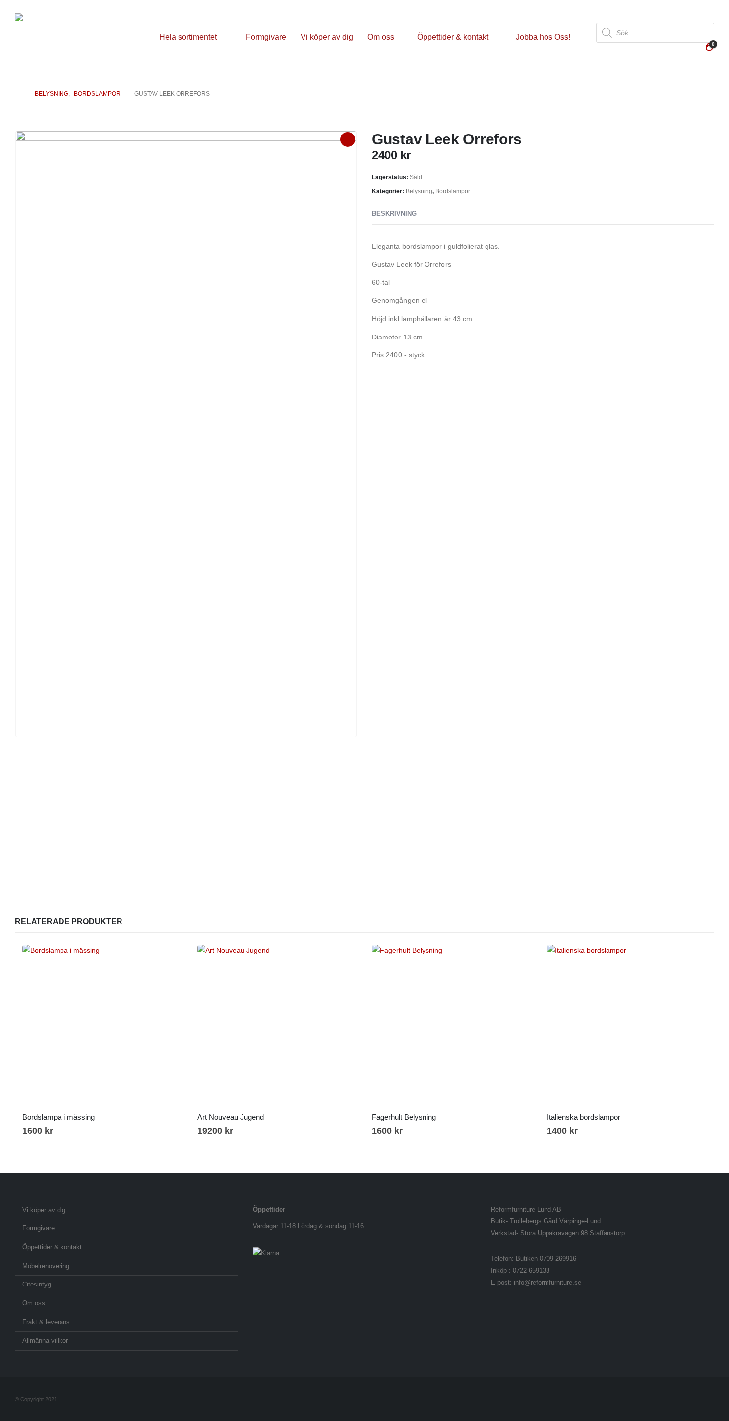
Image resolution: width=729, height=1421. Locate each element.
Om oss (380, 37)
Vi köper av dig (327, 37)
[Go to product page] (102, 1025)
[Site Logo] (77, 37)
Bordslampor (452, 191)
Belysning (419, 191)
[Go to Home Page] (18, 94)
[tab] (435, 214)
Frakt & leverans (46, 1322)
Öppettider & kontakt (452, 37)
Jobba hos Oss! (543, 37)
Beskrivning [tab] (394, 213)
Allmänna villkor (45, 1340)
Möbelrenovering (45, 1266)
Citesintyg (36, 1284)
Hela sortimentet (188, 37)
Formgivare (266, 37)
